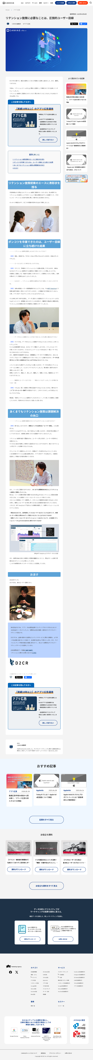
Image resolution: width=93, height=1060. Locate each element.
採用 (51, 3)
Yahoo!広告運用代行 (62, 988)
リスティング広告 (35, 983)
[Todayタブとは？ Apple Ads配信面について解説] (76, 128)
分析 (61, 977)
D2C (22, 3)
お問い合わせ (83, 3)
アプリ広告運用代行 (78, 986)
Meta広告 (33, 994)
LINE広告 (45, 974)
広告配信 (62, 974)
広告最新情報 (34, 972)
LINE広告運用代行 (78, 980)
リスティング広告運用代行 (64, 983)
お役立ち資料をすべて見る (46, 885)
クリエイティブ (46, 988)
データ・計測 (46, 991)
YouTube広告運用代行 (63, 991)
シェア (83, 24)
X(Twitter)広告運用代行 (79, 977)
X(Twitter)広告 (46, 972)
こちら (34, 653)
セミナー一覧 (61, 1006)
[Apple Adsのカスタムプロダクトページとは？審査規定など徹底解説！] (76, 152)
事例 (40, 3)
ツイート (74, 24)
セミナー (46, 3)
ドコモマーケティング (63, 972)
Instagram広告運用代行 (79, 974)
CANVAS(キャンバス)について (29, 1053)
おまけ (15, 168)
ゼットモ (35, 977)
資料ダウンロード (30, 939)
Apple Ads (45, 980)
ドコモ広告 (33, 980)
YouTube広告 (34, 991)
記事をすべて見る (46, 819)
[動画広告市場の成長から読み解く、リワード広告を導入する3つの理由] (76, 106)
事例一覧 (33, 1006)
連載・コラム (34, 974)
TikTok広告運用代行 (78, 983)
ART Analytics (52, 288)
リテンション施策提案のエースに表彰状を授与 (28, 159)
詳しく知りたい (48, 139)
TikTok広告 (45, 977)
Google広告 (33, 986)
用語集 (44, 994)
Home (7, 10)
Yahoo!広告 (33, 988)
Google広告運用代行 (63, 986)
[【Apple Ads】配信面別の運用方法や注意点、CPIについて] (76, 174)
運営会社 (43, 1053)
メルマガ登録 (60, 3)
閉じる (36, 154)
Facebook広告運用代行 (79, 972)
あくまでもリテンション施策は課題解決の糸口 (28, 165)
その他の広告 (46, 986)
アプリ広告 (45, 983)
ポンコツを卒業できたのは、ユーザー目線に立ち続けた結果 (33, 162)
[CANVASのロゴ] (8, 3)
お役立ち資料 (71, 3)
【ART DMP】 (29, 650)
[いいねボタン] (11, 677)
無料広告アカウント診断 (63, 980)
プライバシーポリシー (55, 1053)
